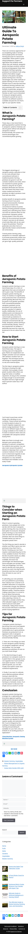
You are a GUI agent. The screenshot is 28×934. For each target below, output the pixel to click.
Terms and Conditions (10, 926)
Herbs (4, 851)
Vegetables (19, 761)
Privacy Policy (13, 929)
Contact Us (22, 929)
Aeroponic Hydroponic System (12, 465)
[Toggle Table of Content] (19, 107)
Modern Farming (9, 761)
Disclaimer (21, 926)
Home (4, 846)
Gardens (5, 853)
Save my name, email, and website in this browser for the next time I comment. (13, 814)
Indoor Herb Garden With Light (14, 768)
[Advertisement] (14, 154)
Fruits (4, 848)
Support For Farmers (16, 931)
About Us (5, 929)
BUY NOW (14, 749)
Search (4, 830)
